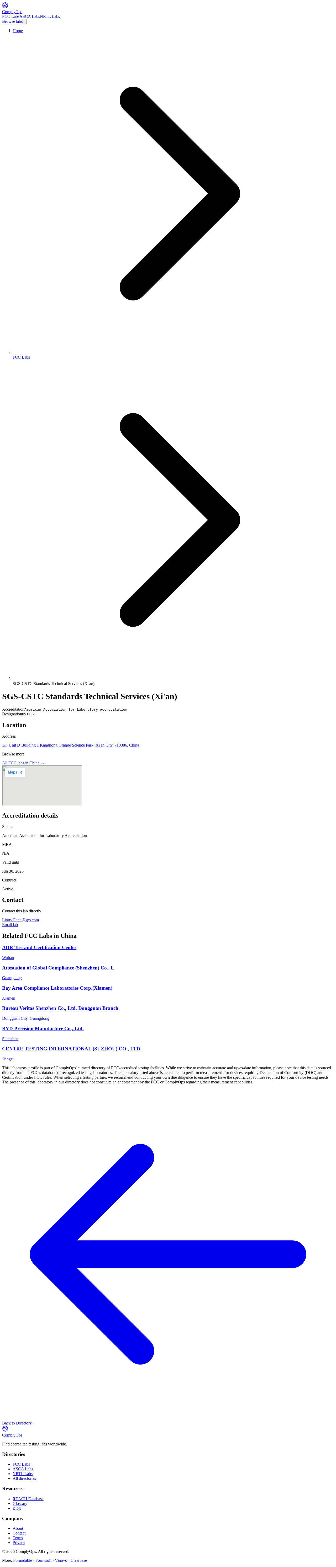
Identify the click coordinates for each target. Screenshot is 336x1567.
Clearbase (79, 1560)
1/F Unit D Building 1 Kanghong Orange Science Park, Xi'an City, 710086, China (70, 745)
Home (18, 31)
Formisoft (43, 1560)
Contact (19, 1533)
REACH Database (28, 1499)
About (18, 1528)
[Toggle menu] (25, 21)
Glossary (20, 1503)
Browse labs (12, 21)
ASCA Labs (29, 16)
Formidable (22, 1560)
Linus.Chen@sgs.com (20, 920)
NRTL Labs (50, 16)
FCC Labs (10, 16)
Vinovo (61, 1560)
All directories (24, 1478)
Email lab (10, 924)
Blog (17, 1508)
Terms (18, 1538)
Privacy (19, 1542)
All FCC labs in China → (23, 763)
